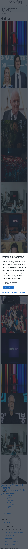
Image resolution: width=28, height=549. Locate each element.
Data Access (14, 292)
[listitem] (14, 283)
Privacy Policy (22, 292)
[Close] (25, 256)
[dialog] (14, 274)
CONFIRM (8, 287)
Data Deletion (5, 292)
